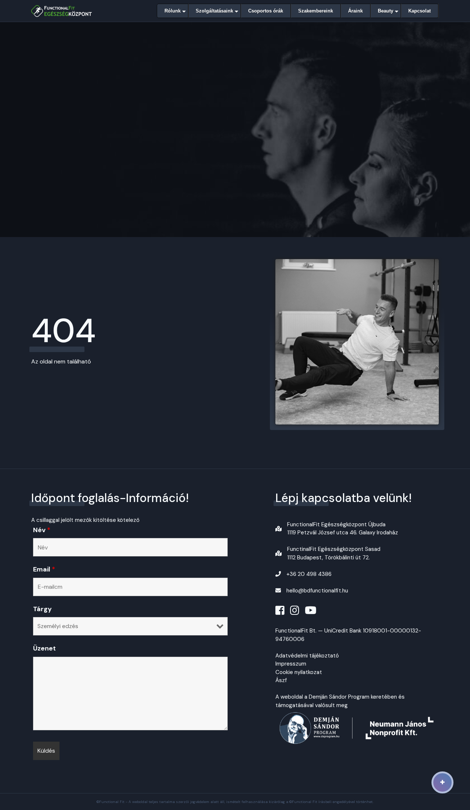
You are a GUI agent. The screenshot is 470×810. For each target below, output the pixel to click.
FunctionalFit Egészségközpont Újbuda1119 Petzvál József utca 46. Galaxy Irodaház (342, 529)
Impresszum (290, 663)
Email (44, 569)
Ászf (281, 680)
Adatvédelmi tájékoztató (307, 655)
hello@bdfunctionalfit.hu (317, 590)
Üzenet (44, 648)
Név (41, 530)
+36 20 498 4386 (309, 574)
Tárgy (42, 609)
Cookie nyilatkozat (298, 672)
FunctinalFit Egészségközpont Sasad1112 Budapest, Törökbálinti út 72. (333, 553)
